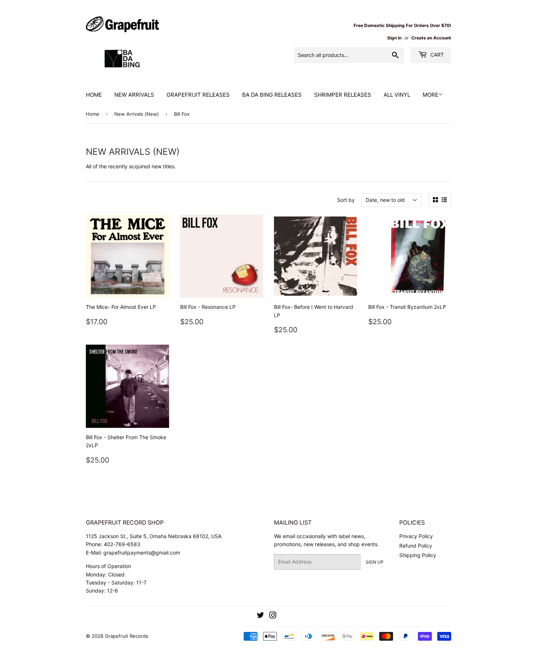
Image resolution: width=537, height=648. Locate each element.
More (430, 94)
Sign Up (375, 562)
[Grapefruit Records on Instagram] (273, 616)
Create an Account (431, 38)
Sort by (346, 200)
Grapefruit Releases (198, 94)
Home (94, 94)
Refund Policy (415, 545)
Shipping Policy (417, 555)
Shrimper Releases (342, 94)
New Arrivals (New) (136, 114)
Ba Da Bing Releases (272, 94)
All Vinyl (397, 94)
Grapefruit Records (126, 636)
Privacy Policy (416, 536)
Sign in (394, 38)
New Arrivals (134, 94)
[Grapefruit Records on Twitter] (260, 616)
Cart (436, 54)
